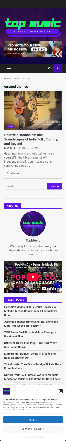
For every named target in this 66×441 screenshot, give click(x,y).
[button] (61, 391)
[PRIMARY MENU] (8, 68)
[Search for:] (25, 186)
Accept (33, 419)
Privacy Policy (38, 437)
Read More (13, 173)
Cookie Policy (25, 437)
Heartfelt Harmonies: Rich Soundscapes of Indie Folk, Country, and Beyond (33, 110)
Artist (10, 126)
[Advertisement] (33, 49)
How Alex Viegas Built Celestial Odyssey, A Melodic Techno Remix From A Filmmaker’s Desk (30, 311)
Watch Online (57, 68)
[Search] (49, 68)
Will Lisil (11, 148)
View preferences (33, 429)
